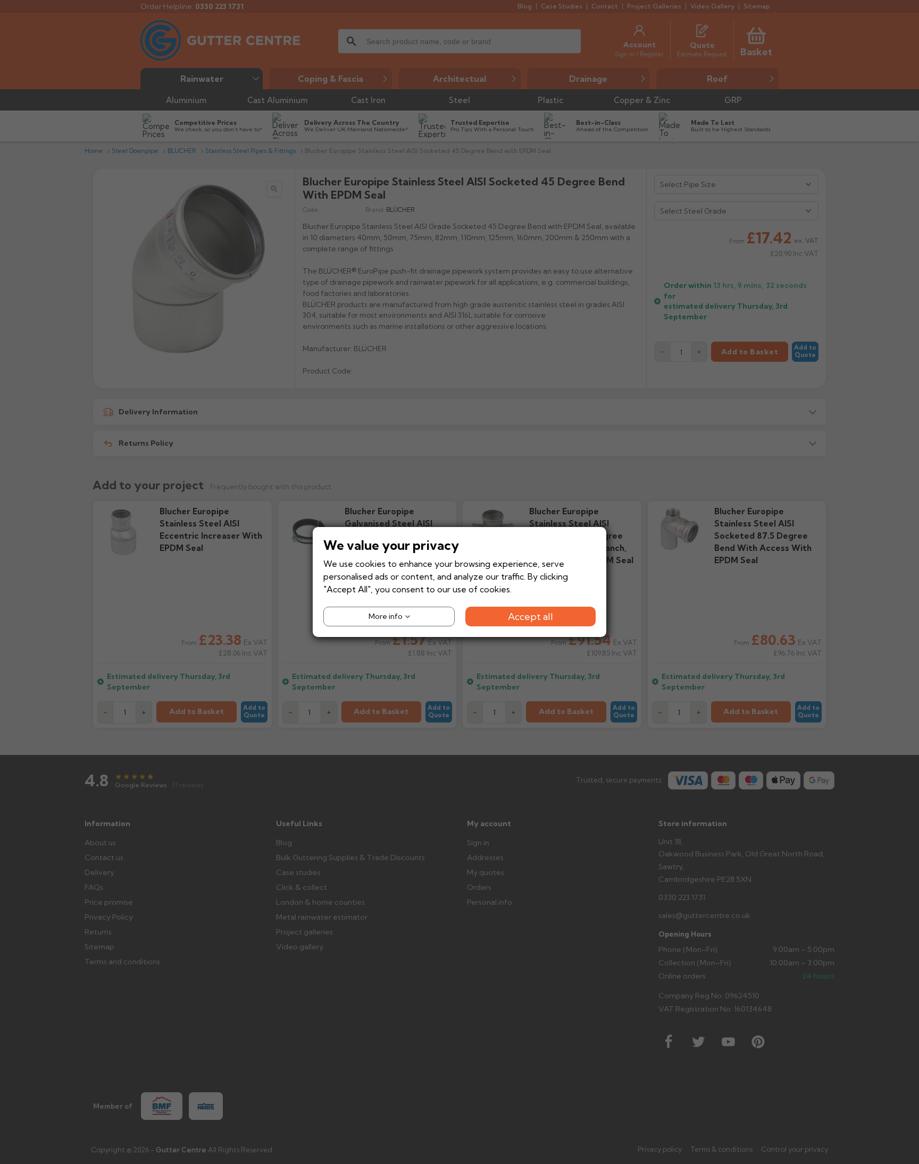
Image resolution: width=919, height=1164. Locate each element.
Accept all (530, 616)
